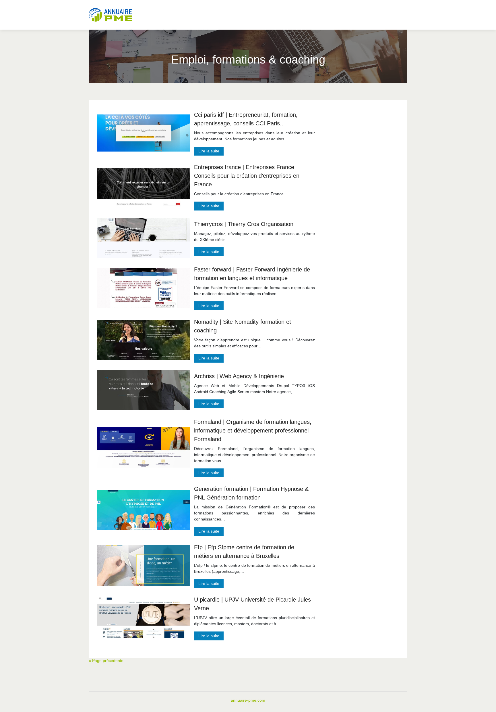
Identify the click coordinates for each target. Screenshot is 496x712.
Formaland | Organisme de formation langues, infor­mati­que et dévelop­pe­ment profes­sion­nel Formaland (252, 430)
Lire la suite (208, 151)
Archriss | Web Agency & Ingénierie (239, 376)
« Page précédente (106, 660)
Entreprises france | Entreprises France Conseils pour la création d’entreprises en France (246, 175)
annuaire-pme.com (248, 700)
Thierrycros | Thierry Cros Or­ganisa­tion (243, 224)
